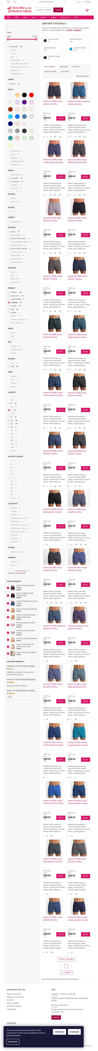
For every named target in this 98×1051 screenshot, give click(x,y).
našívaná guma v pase (20, 518)
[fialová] (17, 102)
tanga (14, 386)
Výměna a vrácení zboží (15, 997)
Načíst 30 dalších (66, 959)
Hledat (58, 10)
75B (13, 437)
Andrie (15, 84)
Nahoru (67, 972)
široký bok (16, 538)
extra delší (16, 282)
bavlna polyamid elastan (21, 242)
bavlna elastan (17, 235)
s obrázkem (17, 181)
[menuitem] (8, 17)
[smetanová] (31, 123)
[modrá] (17, 116)
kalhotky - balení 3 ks (20, 319)
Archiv (56, 1017)
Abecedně (64, 71)
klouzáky (15, 511)
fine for (15, 198)
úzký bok (15, 535)
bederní (15, 346)
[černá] (24, 95)
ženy (14, 363)
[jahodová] (17, 109)
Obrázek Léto (17, 74)
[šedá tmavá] (24, 130)
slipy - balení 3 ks (18, 323)
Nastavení (12, 1041)
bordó (14, 154)
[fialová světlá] (10, 102)
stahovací (16, 515)
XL (13, 417)
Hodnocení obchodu (46, 2)
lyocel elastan (17, 262)
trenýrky (16, 302)
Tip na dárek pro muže (20, 63)
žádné (14, 565)
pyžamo (15, 316)
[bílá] (10, 95)
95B (13, 444)
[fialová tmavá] (24, 102)
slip (13, 380)
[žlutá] (10, 145)
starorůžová (17, 151)
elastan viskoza (18, 259)
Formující (15, 542)
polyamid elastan (18, 252)
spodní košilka (17, 299)
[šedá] (17, 130)
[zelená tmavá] (31, 138)
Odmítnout (59, 1032)
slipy (14, 309)
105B (14, 447)
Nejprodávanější (50, 71)
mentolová (16, 165)
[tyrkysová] (10, 138)
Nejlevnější (64, 66)
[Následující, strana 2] (67, 966)
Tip (13, 53)
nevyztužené (17, 222)
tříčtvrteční (16, 279)
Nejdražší (76, 66)
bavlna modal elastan (20, 238)
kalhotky (16, 292)
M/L (13, 407)
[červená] (31, 95)
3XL (14, 424)
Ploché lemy (17, 521)
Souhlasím (74, 1032)
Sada (14, 57)
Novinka (15, 50)
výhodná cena (17, 552)
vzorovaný (16, 178)
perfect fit (16, 201)
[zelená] (24, 138)
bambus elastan (18, 245)
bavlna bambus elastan (20, 248)
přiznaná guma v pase (20, 528)
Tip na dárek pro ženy (20, 67)
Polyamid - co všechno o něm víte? (63, 994)
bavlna (15, 232)
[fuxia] (31, 102)
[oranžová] (17, 123)
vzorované (16, 188)
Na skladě (16, 46)
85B (13, 440)
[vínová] (17, 138)
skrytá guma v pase (19, 532)
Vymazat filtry (21, 571)
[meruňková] (31, 109)
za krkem (15, 562)
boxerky (16, 306)
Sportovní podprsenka (59, 1005)
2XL (14, 420)
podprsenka (17, 296)
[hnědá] (10, 109)
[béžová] (17, 95)
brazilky (15, 376)
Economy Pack (17, 60)
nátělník (15, 312)
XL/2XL (14, 451)
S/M (14, 400)
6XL (13, 434)
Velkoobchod (11, 1009)
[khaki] (24, 109)
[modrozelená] (31, 116)
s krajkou (15, 185)
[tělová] (31, 130)
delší (14, 275)
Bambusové (16, 70)
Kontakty (10, 1000)
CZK (78, 2)
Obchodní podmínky (14, 1006)
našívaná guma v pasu (20, 525)
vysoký (15, 353)
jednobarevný (17, 175)
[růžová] (24, 123)
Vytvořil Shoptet (85, 1046)
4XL (13, 427)
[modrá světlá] (10, 116)
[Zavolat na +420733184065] (10, 2)
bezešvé (15, 508)
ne (13, 212)
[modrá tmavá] (10, 123)
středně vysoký (18, 349)
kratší (14, 272)
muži (14, 366)
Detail (60, 118)
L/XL (14, 413)
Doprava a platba (13, 1003)
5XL (13, 430)
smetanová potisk (19, 161)
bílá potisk (16, 158)
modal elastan (17, 255)
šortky (15, 383)
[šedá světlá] (10, 130)
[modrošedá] (24, 116)
